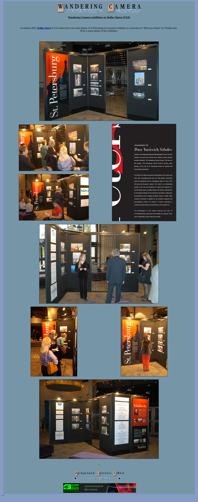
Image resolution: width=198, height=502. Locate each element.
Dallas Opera (44, 28)
